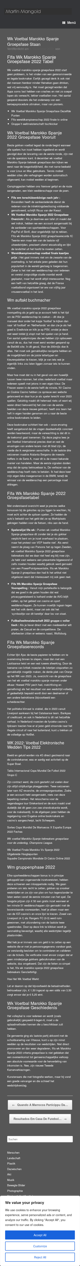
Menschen (13, 1152)
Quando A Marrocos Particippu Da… (40, 1105)
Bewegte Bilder (16, 1185)
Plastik (11, 1163)
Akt (9, 1174)
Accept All (40, 1235)
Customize (40, 1246)
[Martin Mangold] (38, 11)
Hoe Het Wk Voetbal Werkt (23, 979)
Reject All (40, 1257)
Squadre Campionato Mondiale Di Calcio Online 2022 (38, 858)
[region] (40, 1231)
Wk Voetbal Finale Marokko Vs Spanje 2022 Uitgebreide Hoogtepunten (33, 852)
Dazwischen (14, 1169)
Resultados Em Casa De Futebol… (40, 1119)
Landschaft (13, 1158)
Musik (10, 1180)
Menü (71, 22)
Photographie (15, 1191)
